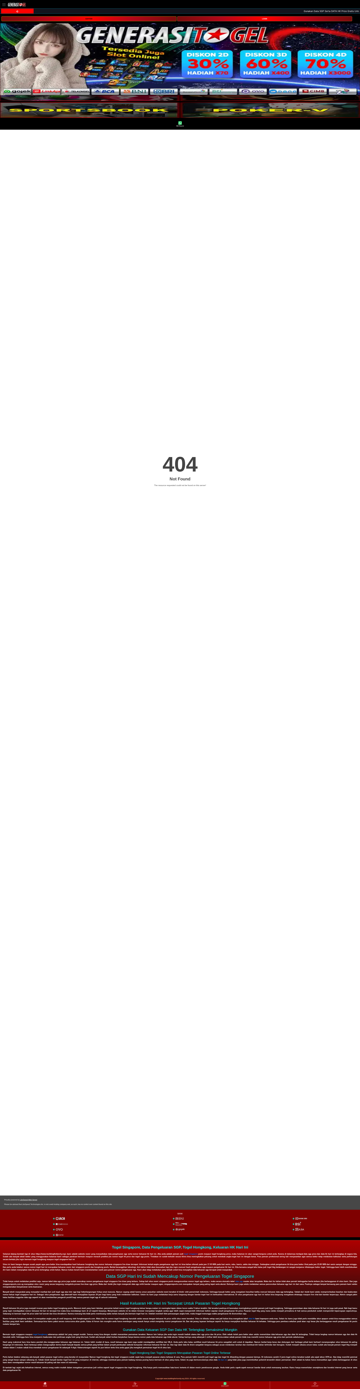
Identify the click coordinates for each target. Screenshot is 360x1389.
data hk (251, 1319)
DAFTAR (89, 19)
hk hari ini (222, 1360)
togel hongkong (40, 1334)
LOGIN (264, 19)
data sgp (239, 1281)
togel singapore (191, 1254)
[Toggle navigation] (4, 4)
